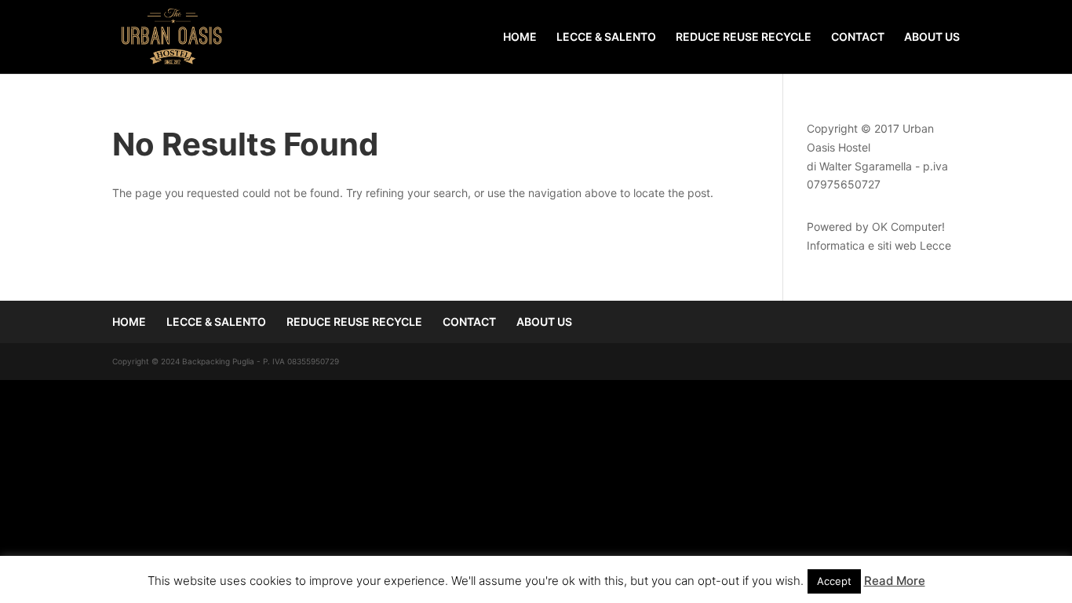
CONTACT (857, 37)
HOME (520, 37)
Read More (894, 580)
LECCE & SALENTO (606, 37)
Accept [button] (834, 581)
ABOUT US (932, 37)
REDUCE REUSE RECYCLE (743, 37)
